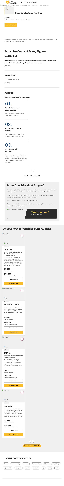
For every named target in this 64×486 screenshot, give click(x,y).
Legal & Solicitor (8, 468)
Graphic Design (56, 464)
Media (57, 468)
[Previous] (30, 170)
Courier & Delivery (36, 464)
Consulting (25, 464)
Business (6, 464)
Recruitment (36, 468)
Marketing (27, 468)
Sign (43, 468)
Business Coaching (16, 464)
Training (50, 468)
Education (46, 464)
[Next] (33, 170)
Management (18, 468)
